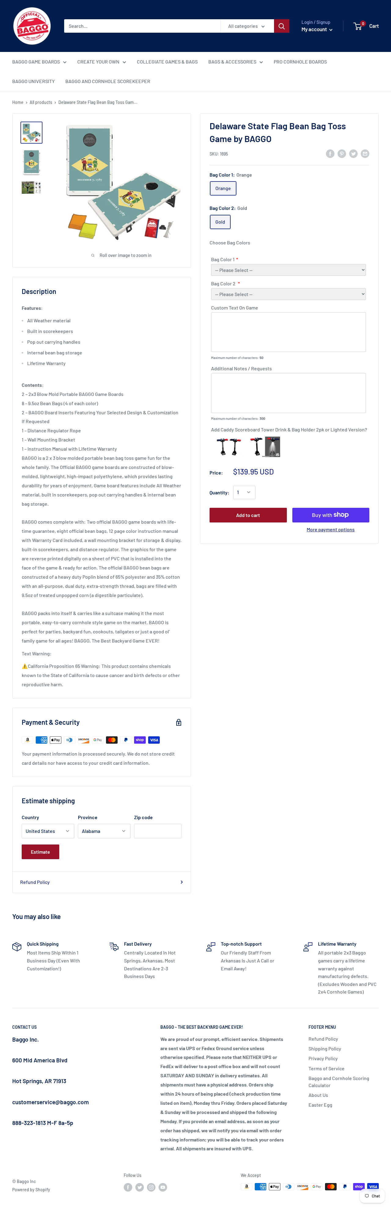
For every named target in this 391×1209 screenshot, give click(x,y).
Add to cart (248, 515)
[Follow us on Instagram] (151, 1187)
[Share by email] (365, 153)
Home (18, 102)
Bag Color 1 (223, 259)
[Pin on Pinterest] (342, 153)
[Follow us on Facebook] (128, 1187)
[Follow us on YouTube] (163, 1187)
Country (30, 817)
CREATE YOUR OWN (98, 61)
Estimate (40, 852)
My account (314, 29)
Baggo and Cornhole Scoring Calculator (339, 1081)
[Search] (281, 26)
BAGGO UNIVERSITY (33, 81)
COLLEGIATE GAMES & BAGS (167, 61)
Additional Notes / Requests (241, 368)
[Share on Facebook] (330, 153)
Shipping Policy (325, 1048)
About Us (318, 1095)
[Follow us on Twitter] (139, 1187)
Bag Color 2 (223, 283)
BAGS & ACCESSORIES (232, 61)
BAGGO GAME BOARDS (36, 61)
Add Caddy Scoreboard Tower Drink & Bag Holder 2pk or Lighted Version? (289, 429)
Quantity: (219, 492)
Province (87, 817)
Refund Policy (35, 882)
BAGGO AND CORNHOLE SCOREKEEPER (107, 81)
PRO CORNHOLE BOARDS (300, 61)
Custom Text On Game (234, 307)
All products (41, 102)
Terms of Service (327, 1068)
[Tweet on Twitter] (353, 153)
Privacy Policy (323, 1058)
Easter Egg (320, 1105)
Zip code (143, 817)
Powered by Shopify (31, 1189)
